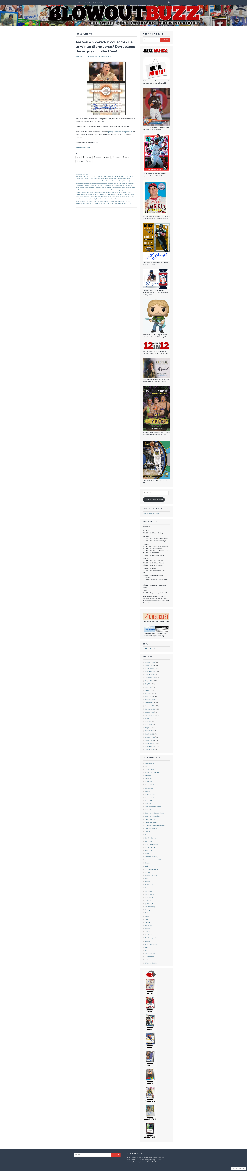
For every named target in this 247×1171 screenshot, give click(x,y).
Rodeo (147, 916)
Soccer (147, 919)
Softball (147, 922)
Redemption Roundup (152, 913)
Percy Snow (110, 201)
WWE (125, 203)
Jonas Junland (84, 194)
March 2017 (149, 696)
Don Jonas (94, 176)
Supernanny (95, 203)
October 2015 (149, 750)
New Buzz (148, 891)
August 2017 (149, 681)
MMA (147, 878)
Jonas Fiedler (79, 185)
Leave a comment (106, 56)
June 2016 (148, 724)
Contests (148, 835)
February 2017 (150, 699)
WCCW (105, 203)
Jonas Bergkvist (110, 181)
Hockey (147, 872)
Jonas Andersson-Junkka (89, 181)
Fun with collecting (82, 174)
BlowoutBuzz (94, 56)
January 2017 (149, 703)
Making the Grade (151, 875)
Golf (146, 866)
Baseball (148, 775)
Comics (147, 832)
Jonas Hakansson (127, 187)
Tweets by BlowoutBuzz (151, 513)
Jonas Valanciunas (124, 199)
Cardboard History (151, 822)
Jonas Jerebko (85, 192)
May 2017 (148, 690)
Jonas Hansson (84, 190)
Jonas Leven (119, 194)
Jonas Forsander (108, 185)
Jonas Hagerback (116, 187)
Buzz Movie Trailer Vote (153, 807)
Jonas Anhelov (101, 181)
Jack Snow (97, 178)
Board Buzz (149, 788)
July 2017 (148, 684)
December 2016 (150, 706)
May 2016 (148, 728)
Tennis (147, 941)
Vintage (147, 960)
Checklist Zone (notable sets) (155, 825)
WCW (109, 203)
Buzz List (148, 804)
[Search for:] (152, 40)
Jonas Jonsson (123, 192)
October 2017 (149, 674)
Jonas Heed (92, 190)
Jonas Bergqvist (120, 181)
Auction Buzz (149, 769)
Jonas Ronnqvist (120, 196)
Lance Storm (86, 201)
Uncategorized (150, 953)
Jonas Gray (87, 187)
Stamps (147, 928)
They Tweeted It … (151, 944)
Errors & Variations (151, 844)
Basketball (148, 779)
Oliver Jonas (103, 201)
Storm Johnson (87, 203)
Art (146, 766)
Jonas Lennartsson (110, 194)
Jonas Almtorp (122, 178)
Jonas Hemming (101, 190)
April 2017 (148, 693)
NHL (98, 201)
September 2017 (150, 678)
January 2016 (149, 740)
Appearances (149, 763)
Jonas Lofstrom (84, 196)
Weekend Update (151, 963)
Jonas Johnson (104, 192)
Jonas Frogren (80, 187)
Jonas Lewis (127, 194)
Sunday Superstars (151, 938)
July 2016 (148, 721)
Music (147, 888)
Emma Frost (101, 176)
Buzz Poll (148, 810)
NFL (95, 201)
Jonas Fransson (127, 185)
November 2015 (150, 746)
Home (79, 2)
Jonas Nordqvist (102, 196)
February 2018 (150, 662)
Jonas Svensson (105, 199)
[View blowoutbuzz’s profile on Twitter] (150, 648)
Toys (146, 947)
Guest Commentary (151, 869)
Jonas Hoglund (118, 190)
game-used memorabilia (153, 860)
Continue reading (83, 147)
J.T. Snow (90, 178)
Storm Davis (79, 203)
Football (147, 853)
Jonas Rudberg (130, 196)
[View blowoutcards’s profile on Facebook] (146, 648)
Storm (130, 201)
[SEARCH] (169, 2)
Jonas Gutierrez (106, 187)
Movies (147, 882)
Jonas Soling (85, 199)
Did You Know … (150, 838)
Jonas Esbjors (129, 183)
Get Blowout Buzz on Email (154, 499)
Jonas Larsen (100, 194)
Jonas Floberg (99, 185)
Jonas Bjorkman (129, 181)
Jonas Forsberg (117, 185)
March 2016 (149, 734)
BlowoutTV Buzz (150, 785)
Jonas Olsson (111, 196)
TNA (101, 203)
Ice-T (127, 176)
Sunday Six (149, 935)
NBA (91, 201)
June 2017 (148, 687)
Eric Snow (108, 176)
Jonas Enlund (112, 183)
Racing (147, 910)
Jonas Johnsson (113, 192)
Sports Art (148, 925)
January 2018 (149, 665)
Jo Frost (111, 178)
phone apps (149, 903)
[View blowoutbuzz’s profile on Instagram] (155, 648)
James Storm (104, 178)
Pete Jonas (118, 201)
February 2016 (150, 737)
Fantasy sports (150, 847)
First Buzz (148, 850)
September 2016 (150, 715)
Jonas (115, 178)
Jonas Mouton (93, 196)
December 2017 (150, 668)
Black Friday (149, 782)
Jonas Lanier (92, 194)
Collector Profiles (151, 829)
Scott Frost (124, 201)
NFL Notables (149, 894)
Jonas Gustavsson (96, 187)
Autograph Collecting (152, 772)
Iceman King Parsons (82, 178)
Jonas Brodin (86, 183)
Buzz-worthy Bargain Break (154, 813)
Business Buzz (150, 794)
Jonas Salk (79, 199)
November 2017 (150, 671)
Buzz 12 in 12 (149, 797)
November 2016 (150, 709)
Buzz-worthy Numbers (152, 816)
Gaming (147, 863)
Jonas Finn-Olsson (89, 185)
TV (146, 950)
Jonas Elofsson (103, 183)
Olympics (148, 900)
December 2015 (150, 743)
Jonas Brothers (94, 183)
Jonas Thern (114, 199)
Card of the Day (150, 819)
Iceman (131, 176)
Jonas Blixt (79, 183)
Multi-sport (149, 885)
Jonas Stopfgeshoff (95, 199)
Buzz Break (149, 800)
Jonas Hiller (110, 190)
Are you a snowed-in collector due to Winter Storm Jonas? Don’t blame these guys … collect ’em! (105, 46)
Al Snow (79, 176)
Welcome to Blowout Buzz (93, 2)
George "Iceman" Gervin (118, 176)
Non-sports (149, 897)
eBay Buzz (148, 841)
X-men (130, 203)
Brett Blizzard (87, 176)
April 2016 (148, 731)
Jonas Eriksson (121, 183)
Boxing (147, 791)
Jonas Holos (126, 190)
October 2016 (149, 712)
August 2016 (149, 718)
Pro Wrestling (150, 907)
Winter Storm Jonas (117, 203)
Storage (147, 932)
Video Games (149, 957)
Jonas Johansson (95, 192)
